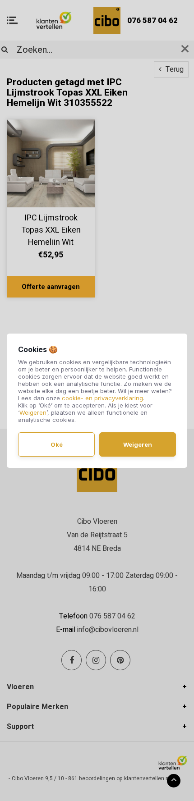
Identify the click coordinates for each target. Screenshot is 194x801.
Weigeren (32, 412)
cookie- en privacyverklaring (102, 398)
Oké (57, 444)
